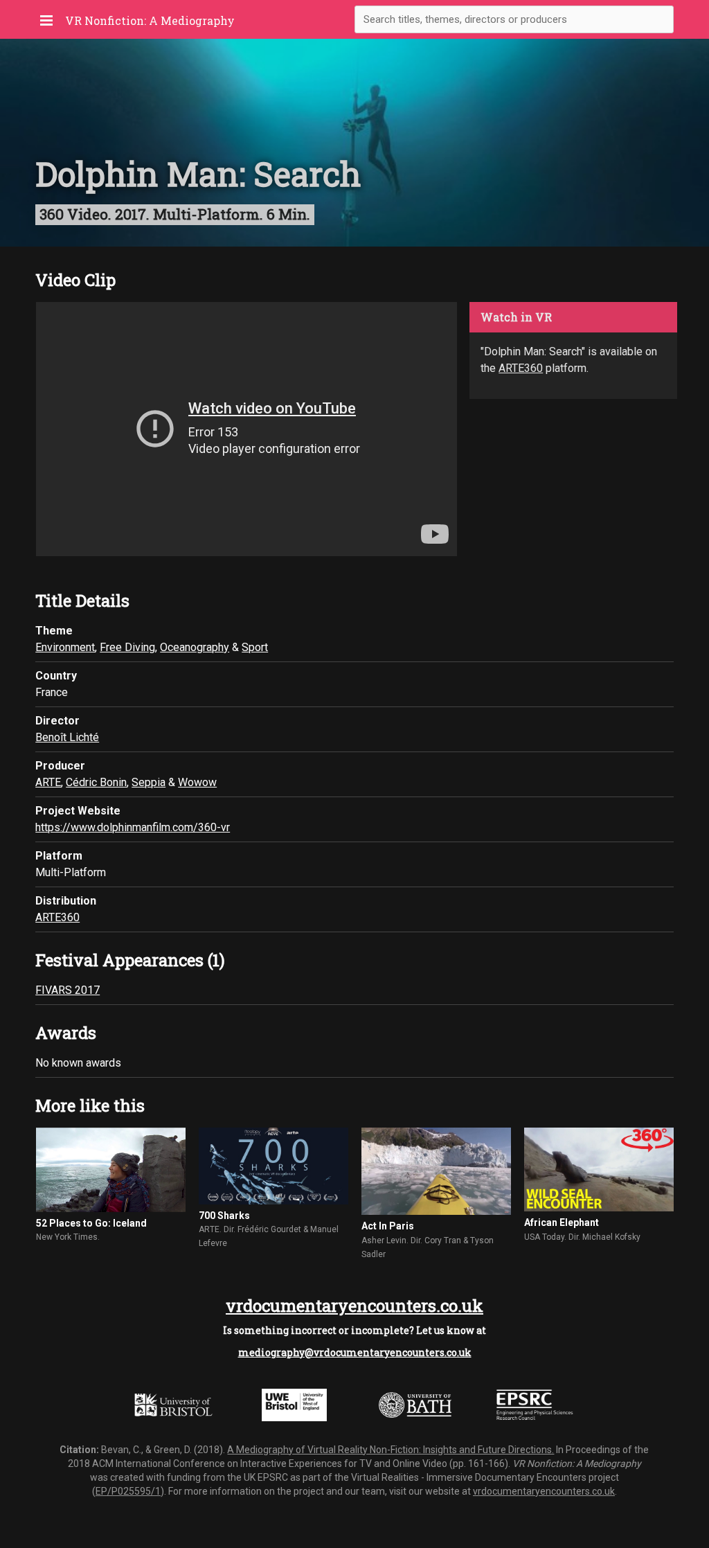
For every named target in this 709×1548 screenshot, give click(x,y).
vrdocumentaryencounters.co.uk (354, 1306)
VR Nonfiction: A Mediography (150, 20)
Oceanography (194, 647)
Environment (65, 647)
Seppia (148, 782)
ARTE (48, 782)
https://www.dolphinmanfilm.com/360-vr (132, 827)
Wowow (197, 782)
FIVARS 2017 (67, 990)
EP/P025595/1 (128, 1491)
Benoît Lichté (67, 737)
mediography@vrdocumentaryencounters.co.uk (355, 1352)
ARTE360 (521, 368)
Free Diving (127, 647)
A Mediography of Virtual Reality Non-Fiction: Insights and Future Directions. (390, 1449)
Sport (255, 647)
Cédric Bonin (96, 782)
